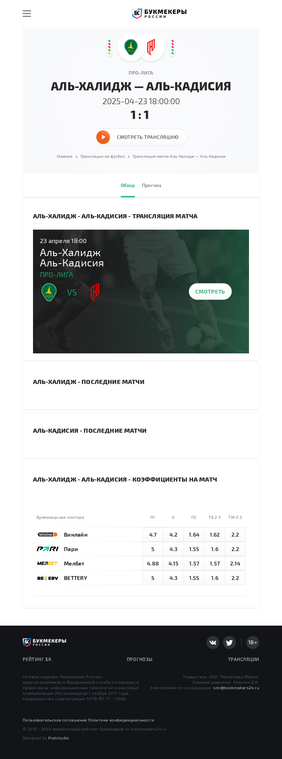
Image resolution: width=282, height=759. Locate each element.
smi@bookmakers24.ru (236, 687)
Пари (71, 549)
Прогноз (152, 185)
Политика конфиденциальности (121, 719)
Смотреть (210, 291)
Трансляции (244, 659)
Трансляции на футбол (102, 156)
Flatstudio (58, 737)
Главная (65, 156)
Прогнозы (140, 659)
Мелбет (74, 563)
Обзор (128, 185)
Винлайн (75, 534)
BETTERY (75, 577)
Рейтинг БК (37, 659)
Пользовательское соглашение (55, 719)
